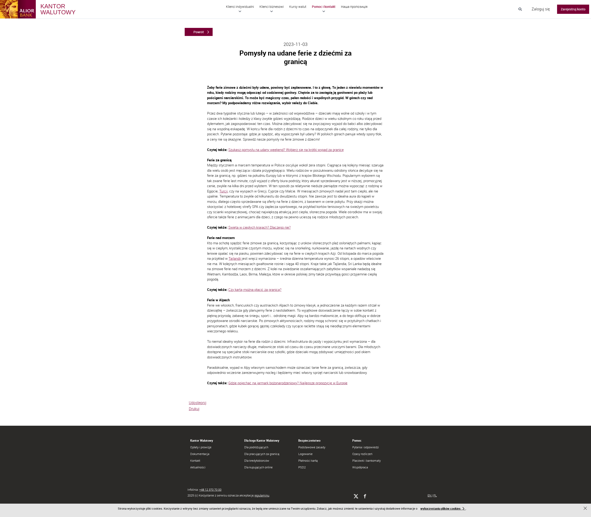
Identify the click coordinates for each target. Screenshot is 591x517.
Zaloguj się (541, 9)
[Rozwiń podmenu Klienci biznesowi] (271, 11)
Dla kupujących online (258, 467)
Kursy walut (297, 6)
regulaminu (261, 495)
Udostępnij (197, 402)
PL (435, 495)
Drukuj (194, 408)
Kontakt (195, 460)
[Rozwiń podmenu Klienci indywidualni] (240, 11)
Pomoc (357, 440)
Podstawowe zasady (311, 447)
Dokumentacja (199, 454)
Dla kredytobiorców (256, 460)
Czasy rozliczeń (362, 454)
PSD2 (302, 467)
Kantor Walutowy (201, 440)
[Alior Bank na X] (356, 496)
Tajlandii (235, 258)
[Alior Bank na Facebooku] (365, 496)
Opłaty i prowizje (200, 447)
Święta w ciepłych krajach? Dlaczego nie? (259, 227)
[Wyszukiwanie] (520, 9)
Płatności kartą (308, 460)
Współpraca (360, 467)
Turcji (223, 191)
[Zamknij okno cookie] (586, 509)
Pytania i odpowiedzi (365, 447)
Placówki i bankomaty (366, 460)
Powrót (198, 32)
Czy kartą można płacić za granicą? (254, 289)
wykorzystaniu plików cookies (440, 508)
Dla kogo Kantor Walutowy (261, 440)
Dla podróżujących (256, 447)
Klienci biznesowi (271, 6)
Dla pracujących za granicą (261, 454)
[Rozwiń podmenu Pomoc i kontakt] (323, 11)
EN (430, 495)
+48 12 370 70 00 (210, 489)
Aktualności (197, 467)
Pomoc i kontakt (323, 6)
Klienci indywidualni (240, 6)
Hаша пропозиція (354, 6)
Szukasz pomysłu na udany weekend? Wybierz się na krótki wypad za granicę (286, 149)
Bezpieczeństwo (309, 440)
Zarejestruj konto (573, 9)
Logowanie (305, 454)
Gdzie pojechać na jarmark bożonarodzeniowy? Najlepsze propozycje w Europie (287, 383)
